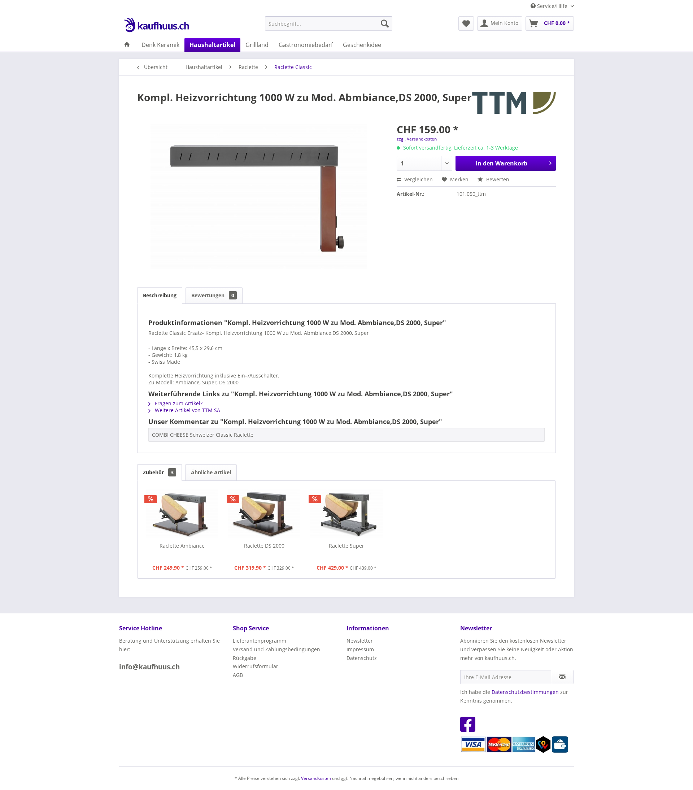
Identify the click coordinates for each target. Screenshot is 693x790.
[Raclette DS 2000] (264, 513)
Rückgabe (244, 658)
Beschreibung (159, 295)
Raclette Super (346, 545)
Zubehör (158, 472)
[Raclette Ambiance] (182, 513)
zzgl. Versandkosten (417, 139)
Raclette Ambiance (182, 545)
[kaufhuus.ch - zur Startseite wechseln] (156, 25)
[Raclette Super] (346, 513)
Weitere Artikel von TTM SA (186, 410)
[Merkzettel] (466, 23)
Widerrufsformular (255, 666)
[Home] (127, 45)
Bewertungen (212, 295)
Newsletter (359, 640)
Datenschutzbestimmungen (525, 691)
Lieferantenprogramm (259, 640)
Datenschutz (361, 658)
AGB (238, 675)
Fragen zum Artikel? (177, 403)
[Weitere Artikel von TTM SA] (514, 104)
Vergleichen (418, 179)
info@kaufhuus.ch (149, 667)
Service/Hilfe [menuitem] (552, 6)
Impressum (360, 649)
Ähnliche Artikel (211, 472)
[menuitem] (328, 23)
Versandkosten (316, 778)
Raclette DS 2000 (264, 545)
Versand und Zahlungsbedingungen (276, 649)
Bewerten (497, 179)
